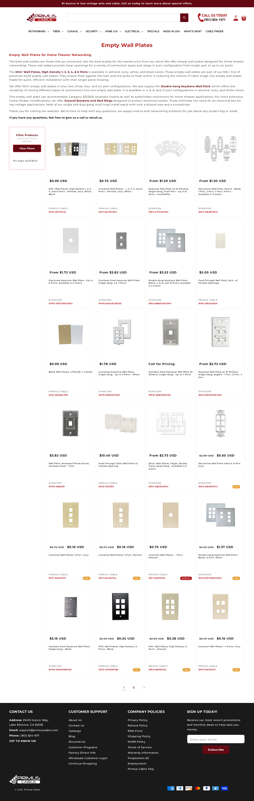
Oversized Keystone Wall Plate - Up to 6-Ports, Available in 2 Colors (71, 281)
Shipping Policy (139, 736)
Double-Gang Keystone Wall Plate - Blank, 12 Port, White (218, 556)
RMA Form (135, 730)
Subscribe (216, 749)
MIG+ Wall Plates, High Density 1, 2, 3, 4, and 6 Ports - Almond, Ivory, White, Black (70, 192)
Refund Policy (138, 725)
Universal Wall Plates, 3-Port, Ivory (69, 555)
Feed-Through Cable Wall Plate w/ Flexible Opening (118, 464)
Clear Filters (27, 148)
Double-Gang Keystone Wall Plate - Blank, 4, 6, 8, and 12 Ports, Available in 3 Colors (170, 283)
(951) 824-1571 (29, 735)
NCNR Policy (137, 741)
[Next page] (144, 687)
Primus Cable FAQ (141, 769)
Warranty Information (143, 752)
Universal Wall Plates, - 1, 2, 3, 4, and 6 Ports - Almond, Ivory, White (120, 190)
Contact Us (76, 725)
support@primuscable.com (38, 730)
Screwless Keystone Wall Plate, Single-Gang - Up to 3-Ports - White (119, 373)
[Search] (184, 17)
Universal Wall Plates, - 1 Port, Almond (166, 556)
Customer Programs (83, 747)
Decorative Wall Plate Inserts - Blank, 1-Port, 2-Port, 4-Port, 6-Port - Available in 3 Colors (220, 192)
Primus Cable (32, 789)
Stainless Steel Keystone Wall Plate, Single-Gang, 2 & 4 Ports (119, 281)
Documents (77, 741)
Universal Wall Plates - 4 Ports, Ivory (219, 646)
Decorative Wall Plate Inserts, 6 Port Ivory (219, 464)
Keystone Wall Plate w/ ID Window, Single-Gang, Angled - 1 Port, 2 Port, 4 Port (220, 375)
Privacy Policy (138, 720)
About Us (75, 720)
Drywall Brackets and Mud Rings (88, 100)
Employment (137, 763)
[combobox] (127, 17)
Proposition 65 (138, 758)
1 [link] (123, 687)
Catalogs (75, 730)
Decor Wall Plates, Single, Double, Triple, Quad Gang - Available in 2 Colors (168, 466)
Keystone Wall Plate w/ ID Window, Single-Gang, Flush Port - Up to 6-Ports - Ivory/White (169, 192)
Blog (72, 736)
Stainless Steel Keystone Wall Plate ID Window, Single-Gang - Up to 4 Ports (171, 373)
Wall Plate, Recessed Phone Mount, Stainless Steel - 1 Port (69, 464)
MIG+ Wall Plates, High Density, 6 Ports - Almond (168, 647)
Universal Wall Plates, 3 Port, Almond (120, 555)
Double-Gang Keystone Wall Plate (186, 86)
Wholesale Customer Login (88, 758)
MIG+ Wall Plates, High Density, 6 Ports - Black (118, 647)
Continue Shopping (83, 763)
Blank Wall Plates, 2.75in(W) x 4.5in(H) (70, 372)
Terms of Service (140, 747)
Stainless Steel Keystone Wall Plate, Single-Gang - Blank (69, 647)
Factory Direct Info (82, 752)
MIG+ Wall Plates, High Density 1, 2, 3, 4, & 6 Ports (51, 72)
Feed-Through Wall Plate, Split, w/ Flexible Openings (218, 281)
